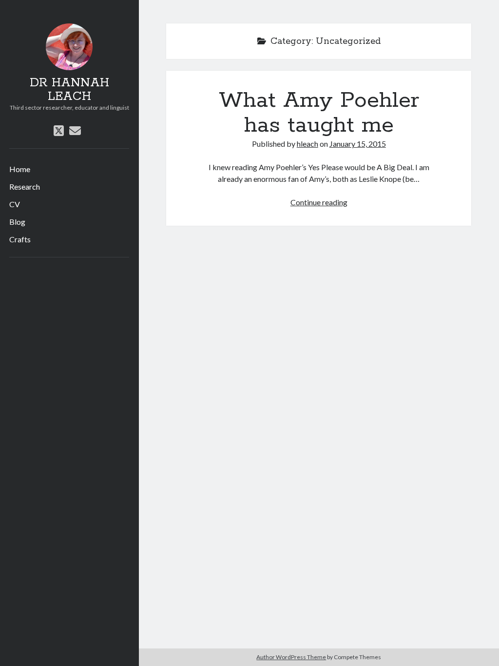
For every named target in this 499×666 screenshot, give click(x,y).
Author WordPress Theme (291, 657)
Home (19, 169)
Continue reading (318, 202)
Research (24, 186)
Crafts (20, 239)
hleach (307, 143)
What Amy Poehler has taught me (319, 112)
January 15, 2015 (357, 143)
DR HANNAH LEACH (69, 89)
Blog (17, 221)
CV (14, 204)
